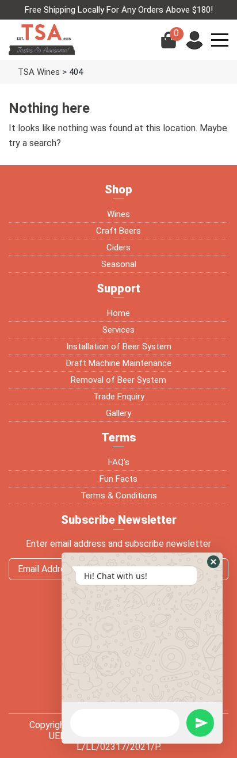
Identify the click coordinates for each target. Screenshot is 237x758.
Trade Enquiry (118, 396)
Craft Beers (118, 231)
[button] (213, 561)
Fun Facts (118, 479)
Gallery (118, 413)
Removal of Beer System (118, 380)
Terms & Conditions (119, 495)
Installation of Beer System (118, 346)
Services (118, 330)
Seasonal (118, 264)
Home (118, 313)
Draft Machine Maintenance (118, 363)
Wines (118, 214)
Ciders (118, 247)
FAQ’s (118, 462)
